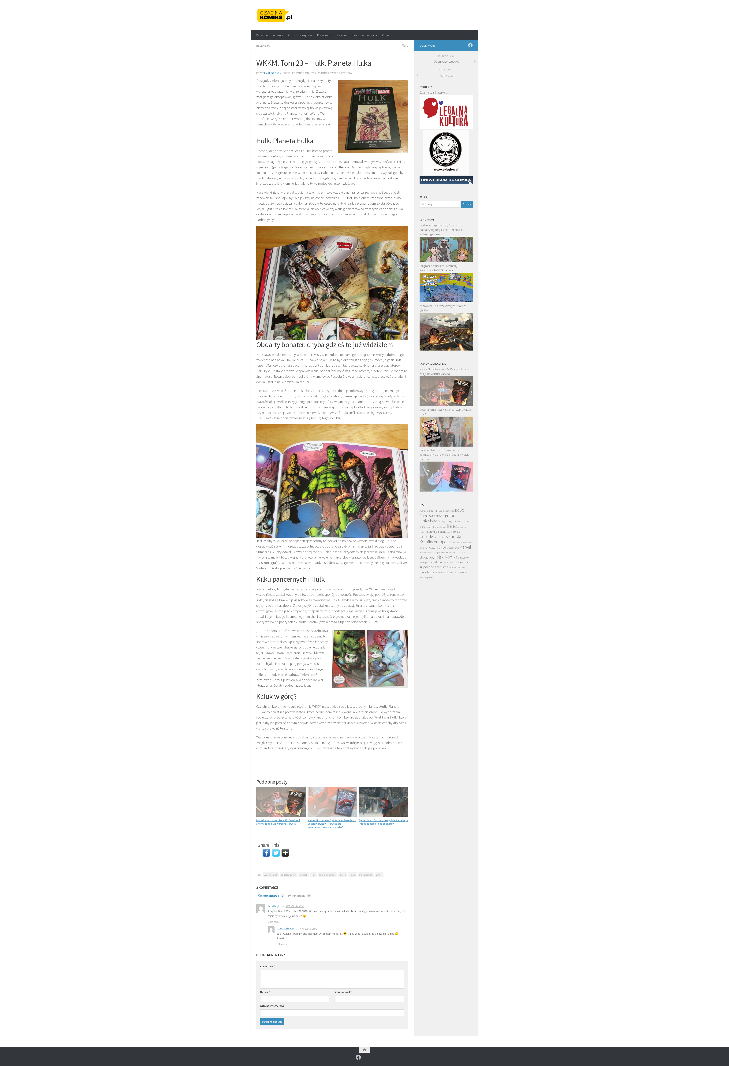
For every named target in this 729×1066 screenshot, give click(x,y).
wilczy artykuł (435, 572)
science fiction (435, 562)
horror (466, 521)
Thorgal (424, 572)
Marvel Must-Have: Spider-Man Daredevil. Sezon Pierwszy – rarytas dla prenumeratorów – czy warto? (332, 824)
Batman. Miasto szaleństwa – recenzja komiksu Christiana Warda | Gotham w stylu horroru (444, 454)
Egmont (450, 515)
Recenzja (263, 45)
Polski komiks (446, 557)
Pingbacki (301, 895)
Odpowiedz (273, 921)
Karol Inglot (274, 906)
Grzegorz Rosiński (454, 521)
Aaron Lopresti (271, 874)
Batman (433, 510)
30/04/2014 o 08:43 (307, 928)
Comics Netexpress (300, 35)
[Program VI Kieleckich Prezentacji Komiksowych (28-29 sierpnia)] (446, 301)
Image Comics (439, 527)
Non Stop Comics (455, 552)
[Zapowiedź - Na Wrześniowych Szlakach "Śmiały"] (446, 349)
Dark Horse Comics (446, 511)
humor (423, 527)
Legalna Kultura (347, 35)
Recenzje (262, 35)
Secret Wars (449, 562)
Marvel (353, 874)
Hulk (313, 874)
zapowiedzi (430, 577)
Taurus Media (454, 567)
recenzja (423, 562)
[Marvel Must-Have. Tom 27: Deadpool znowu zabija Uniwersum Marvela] (446, 405)
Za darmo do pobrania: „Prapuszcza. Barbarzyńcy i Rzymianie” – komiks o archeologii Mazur (441, 229)
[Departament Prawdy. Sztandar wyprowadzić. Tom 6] (446, 445)
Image (430, 527)
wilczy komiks (449, 572)
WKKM (379, 874)
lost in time (454, 547)
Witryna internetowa (272, 1006)
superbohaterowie (434, 567)
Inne (452, 525)
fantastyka (428, 520)
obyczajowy (427, 557)
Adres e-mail (343, 992)
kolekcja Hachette (327, 874)
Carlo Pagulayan (288, 874)
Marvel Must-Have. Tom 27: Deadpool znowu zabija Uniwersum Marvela (278, 822)
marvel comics (365, 874)
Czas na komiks (285, 928)
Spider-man (461, 562)
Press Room (324, 35)
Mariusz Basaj (273, 73)
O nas (385, 35)
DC (457, 510)
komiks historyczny (462, 542)
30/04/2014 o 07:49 (295, 906)
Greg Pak (303, 874)
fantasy (441, 521)
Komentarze (272, 895)
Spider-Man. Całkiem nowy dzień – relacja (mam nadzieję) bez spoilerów (383, 822)
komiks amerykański (440, 536)
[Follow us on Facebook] (470, 45)
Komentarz (267, 966)
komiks (342, 874)
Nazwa (265, 992)
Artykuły (278, 35)
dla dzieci (436, 516)
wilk (457, 572)
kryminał (424, 547)
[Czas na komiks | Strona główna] (274, 15)
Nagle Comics (440, 552)
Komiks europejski (436, 542)
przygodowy (463, 557)
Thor (463, 567)
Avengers (424, 510)
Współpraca (369, 35)
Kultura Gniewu (438, 547)
